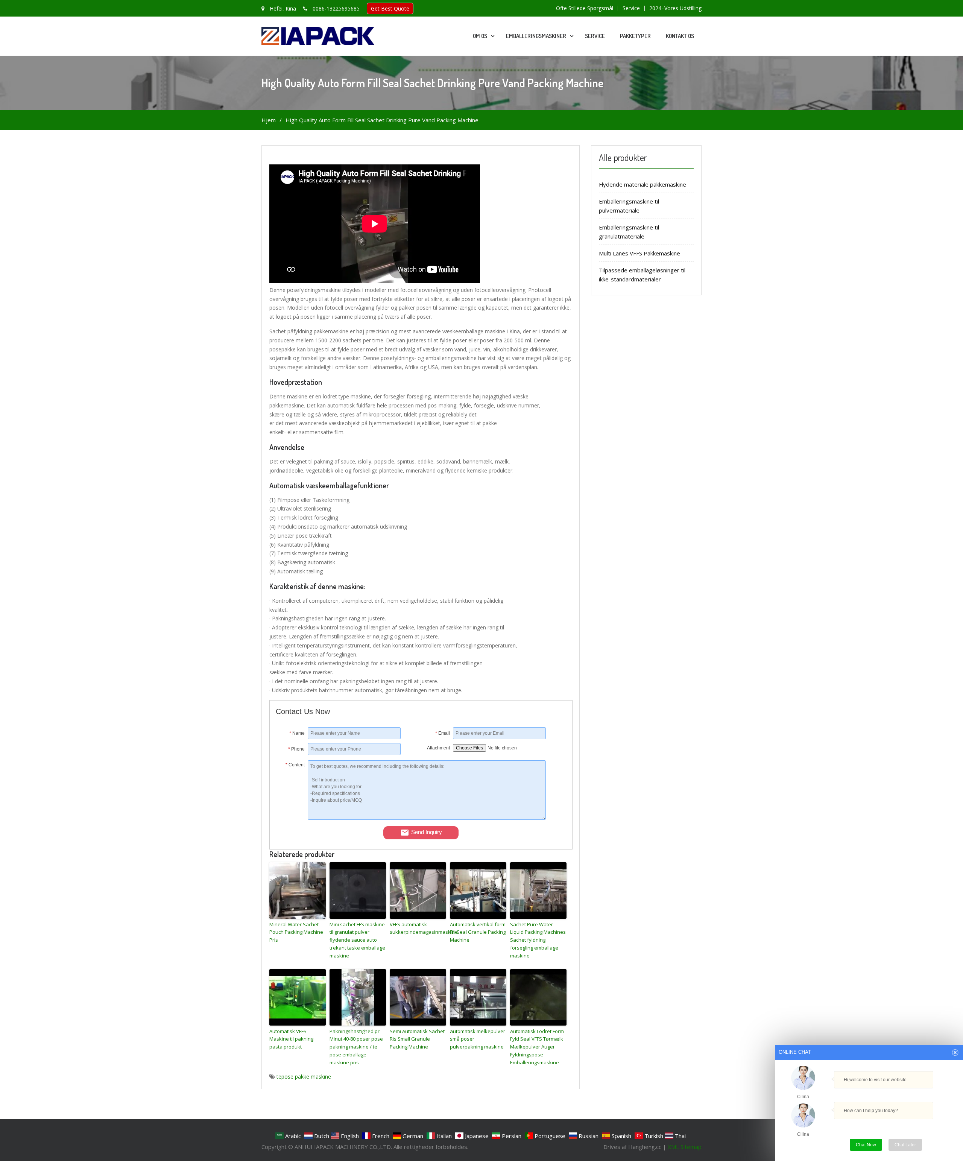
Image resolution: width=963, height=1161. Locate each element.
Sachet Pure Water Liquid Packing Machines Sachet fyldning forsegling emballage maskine (538, 940)
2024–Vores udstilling (675, 8)
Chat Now (869, 1143)
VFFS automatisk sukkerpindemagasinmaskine (418, 928)
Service (631, 8)
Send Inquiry (426, 832)
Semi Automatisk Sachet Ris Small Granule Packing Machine (417, 1039)
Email (442, 733)
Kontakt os (680, 36)
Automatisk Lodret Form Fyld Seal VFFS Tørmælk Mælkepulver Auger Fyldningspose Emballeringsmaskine (537, 1047)
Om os (480, 36)
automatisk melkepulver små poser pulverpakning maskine (477, 1039)
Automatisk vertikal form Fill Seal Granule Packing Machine (478, 932)
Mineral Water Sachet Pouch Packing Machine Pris (296, 932)
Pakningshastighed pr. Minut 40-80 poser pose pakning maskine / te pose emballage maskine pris (356, 1047)
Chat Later (905, 1144)
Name (297, 733)
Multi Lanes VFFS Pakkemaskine (639, 253)
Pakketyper (635, 36)
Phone (296, 749)
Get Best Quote (390, 8)
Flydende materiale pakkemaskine (642, 184)
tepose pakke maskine (303, 1076)
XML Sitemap (685, 1146)
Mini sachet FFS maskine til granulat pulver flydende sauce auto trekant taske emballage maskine (357, 940)
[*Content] (292, 817)
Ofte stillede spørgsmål (584, 8)
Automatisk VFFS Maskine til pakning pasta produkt (291, 1039)
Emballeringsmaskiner (536, 36)
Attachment (438, 748)
